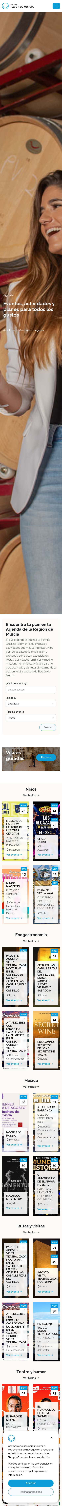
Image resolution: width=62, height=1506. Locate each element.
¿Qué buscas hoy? (16, 683)
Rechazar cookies (31, 1491)
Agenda (39, 330)
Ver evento (13, 854)
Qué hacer (25, 330)
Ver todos (29, 795)
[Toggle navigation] (56, 6)
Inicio (12, 330)
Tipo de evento (15, 711)
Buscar (47, 727)
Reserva (46, 757)
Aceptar (31, 1483)
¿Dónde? (11, 697)
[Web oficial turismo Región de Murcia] (19, 6)
